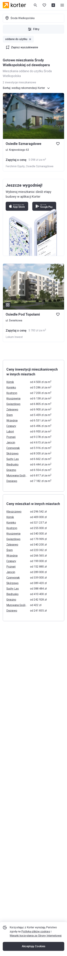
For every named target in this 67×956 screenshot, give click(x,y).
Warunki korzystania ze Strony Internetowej (36, 935)
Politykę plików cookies (35, 931)
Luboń (10, 431)
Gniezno (11, 470)
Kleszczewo (13, 511)
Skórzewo (12, 453)
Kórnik (10, 382)
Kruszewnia (13, 398)
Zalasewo (12, 409)
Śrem (9, 415)
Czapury (11, 426)
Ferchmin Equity (15, 166)
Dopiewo (11, 481)
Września (12, 420)
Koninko (11, 387)
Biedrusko (12, 464)
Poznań (11, 437)
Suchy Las (12, 459)
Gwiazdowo (13, 404)
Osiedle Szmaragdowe (39, 166)
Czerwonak (13, 448)
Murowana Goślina (17, 475)
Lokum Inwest (14, 337)
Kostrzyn (11, 393)
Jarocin (10, 442)
